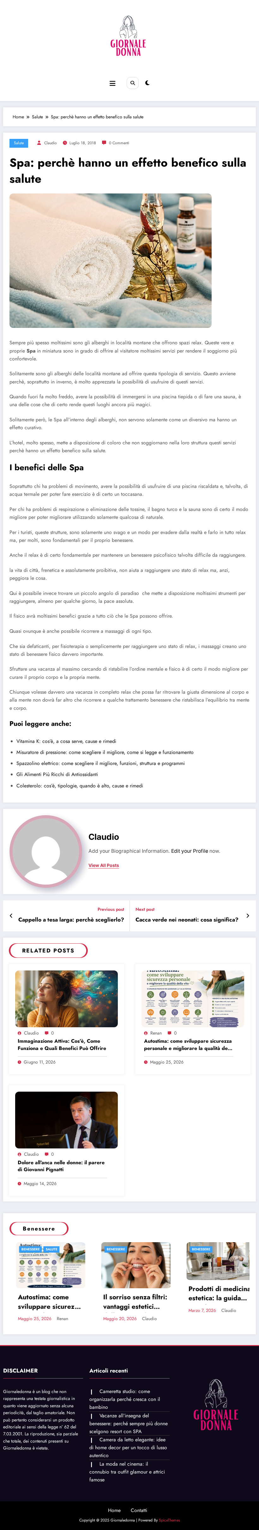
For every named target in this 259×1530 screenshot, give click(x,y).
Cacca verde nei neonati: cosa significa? (187, 920)
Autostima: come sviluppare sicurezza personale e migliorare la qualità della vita (188, 1045)
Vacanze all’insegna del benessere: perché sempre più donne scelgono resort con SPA (128, 1462)
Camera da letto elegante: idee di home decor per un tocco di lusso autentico (128, 1486)
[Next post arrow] (248, 915)
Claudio (50, 143)
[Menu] (112, 83)
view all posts (103, 865)
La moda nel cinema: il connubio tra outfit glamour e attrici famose (127, 1510)
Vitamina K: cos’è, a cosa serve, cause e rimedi (66, 741)
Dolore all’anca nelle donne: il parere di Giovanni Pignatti (61, 1166)
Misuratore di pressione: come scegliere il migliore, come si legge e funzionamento (105, 752)
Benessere (37, 1249)
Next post (145, 909)
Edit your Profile (189, 851)
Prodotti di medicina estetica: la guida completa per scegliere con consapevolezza (141, 1294)
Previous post (111, 909)
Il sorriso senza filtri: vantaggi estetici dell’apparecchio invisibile (56, 1303)
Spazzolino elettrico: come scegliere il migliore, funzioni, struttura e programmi (100, 763)
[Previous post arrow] (11, 915)
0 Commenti (119, 143)
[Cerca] (133, 83)
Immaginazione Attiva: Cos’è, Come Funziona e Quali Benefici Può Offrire (62, 1045)
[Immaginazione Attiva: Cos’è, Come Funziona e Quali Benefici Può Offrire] (66, 998)
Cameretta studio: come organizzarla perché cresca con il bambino (124, 1438)
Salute (19, 143)
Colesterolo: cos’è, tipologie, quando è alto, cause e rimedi (79, 785)
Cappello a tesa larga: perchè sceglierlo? (71, 920)
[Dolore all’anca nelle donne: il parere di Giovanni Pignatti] (66, 1120)
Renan (156, 1033)
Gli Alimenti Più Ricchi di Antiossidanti (57, 774)
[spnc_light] (147, 83)
